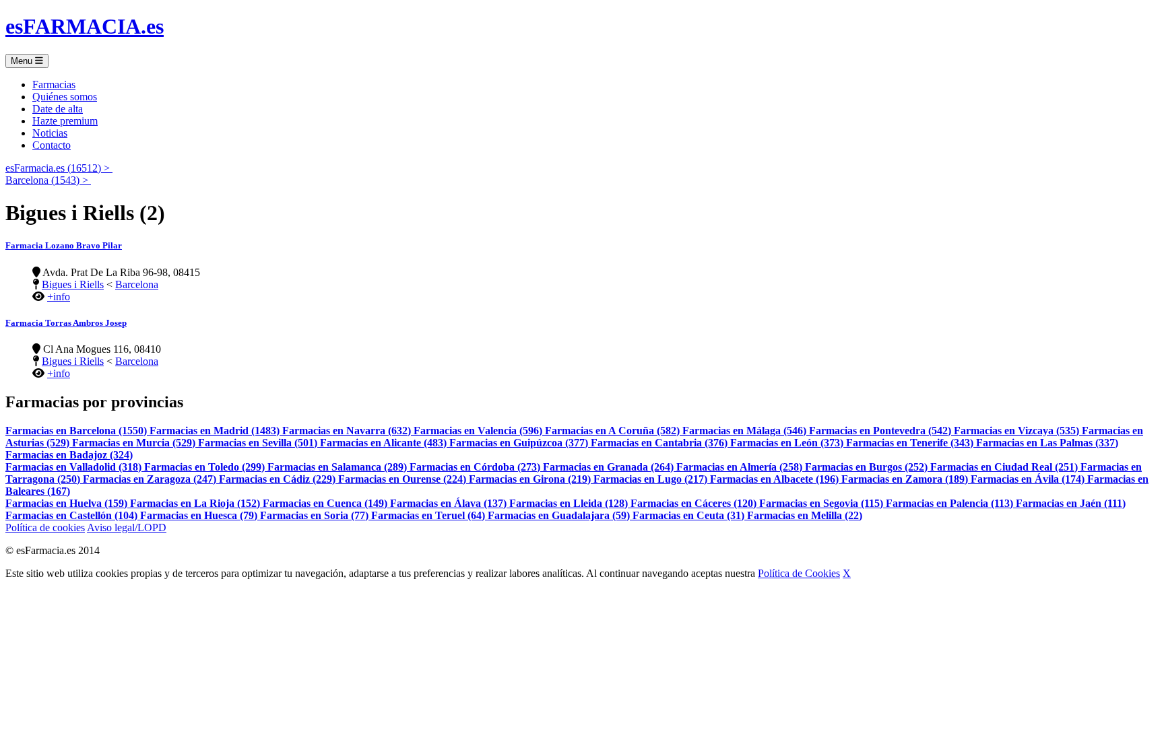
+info (58, 296)
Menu (23, 61)
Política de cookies (45, 527)
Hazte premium (65, 121)
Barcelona (136, 284)
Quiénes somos (64, 96)
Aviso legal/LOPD (126, 527)
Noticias (49, 133)
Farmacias (53, 84)
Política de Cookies (799, 573)
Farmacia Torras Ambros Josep (66, 323)
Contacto (51, 145)
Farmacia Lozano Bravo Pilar (63, 245)
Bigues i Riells (73, 284)
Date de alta (57, 108)
